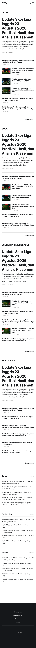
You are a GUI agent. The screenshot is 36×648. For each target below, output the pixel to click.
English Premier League (15, 245)
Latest (6, 12)
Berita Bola (8, 360)
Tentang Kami (18, 612)
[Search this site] (30, 3)
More (31, 476)
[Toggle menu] (33, 3)
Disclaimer (18, 619)
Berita (4, 476)
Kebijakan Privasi (18, 615)
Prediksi (5, 552)
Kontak (18, 622)
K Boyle (5, 3)
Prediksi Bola (7, 514)
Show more (29, 119)
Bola (5, 128)
